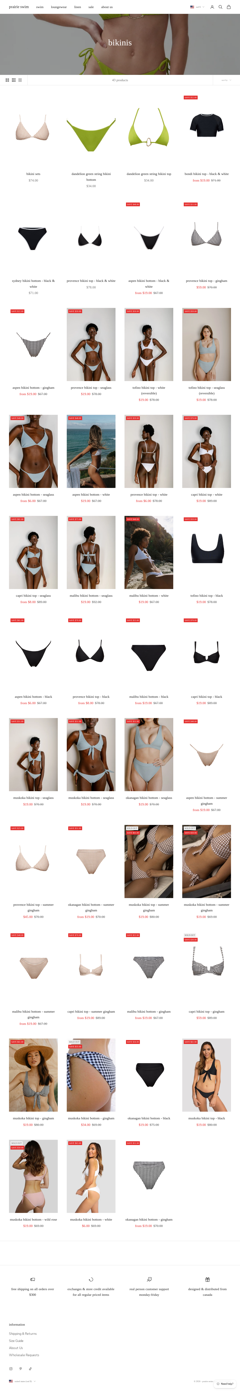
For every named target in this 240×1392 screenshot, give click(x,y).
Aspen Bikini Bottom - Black (33, 697)
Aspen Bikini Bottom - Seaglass (33, 494)
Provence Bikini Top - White (148, 494)
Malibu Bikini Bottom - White (149, 595)
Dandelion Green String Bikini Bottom (91, 177)
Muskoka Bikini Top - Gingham (33, 1118)
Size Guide (16, 1341)
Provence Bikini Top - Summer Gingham (33, 907)
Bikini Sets (33, 174)
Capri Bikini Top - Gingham (206, 1011)
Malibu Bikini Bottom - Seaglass (91, 595)
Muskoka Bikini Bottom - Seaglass (91, 798)
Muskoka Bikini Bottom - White (91, 1219)
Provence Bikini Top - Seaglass (91, 387)
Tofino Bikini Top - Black (206, 595)
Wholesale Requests (24, 1355)
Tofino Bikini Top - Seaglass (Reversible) (207, 390)
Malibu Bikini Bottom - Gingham (149, 1011)
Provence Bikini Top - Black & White (91, 281)
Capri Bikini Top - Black (206, 697)
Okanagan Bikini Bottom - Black (149, 1118)
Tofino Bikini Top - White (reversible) (149, 390)
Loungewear (59, 7)
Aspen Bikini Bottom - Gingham (33, 387)
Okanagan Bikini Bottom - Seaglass (149, 798)
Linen (77, 7)
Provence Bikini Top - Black (91, 697)
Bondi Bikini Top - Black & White (207, 174)
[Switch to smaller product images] (13, 80)
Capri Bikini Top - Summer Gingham (91, 1011)
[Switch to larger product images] (7, 80)
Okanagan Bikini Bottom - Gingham (148, 1219)
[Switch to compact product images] (20, 80)
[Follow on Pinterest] (20, 1369)
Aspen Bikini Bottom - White (91, 494)
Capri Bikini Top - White (206, 494)
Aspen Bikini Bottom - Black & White (148, 283)
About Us (107, 7)
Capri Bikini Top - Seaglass (33, 595)
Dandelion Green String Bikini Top (149, 174)
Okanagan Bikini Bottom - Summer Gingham (91, 907)
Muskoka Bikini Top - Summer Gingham (149, 907)
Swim (40, 7)
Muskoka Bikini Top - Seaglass (33, 798)
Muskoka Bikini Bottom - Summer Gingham (206, 907)
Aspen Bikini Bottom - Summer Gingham (206, 800)
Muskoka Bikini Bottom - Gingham (91, 1118)
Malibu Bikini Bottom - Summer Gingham (33, 1014)
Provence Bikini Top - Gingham (206, 281)
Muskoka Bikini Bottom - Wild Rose (33, 1219)
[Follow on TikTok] (30, 1369)
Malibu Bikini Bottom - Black (148, 697)
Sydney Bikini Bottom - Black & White (33, 283)
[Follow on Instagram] (11, 1369)
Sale (91, 7)
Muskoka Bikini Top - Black (206, 1118)
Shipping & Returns (23, 1334)
